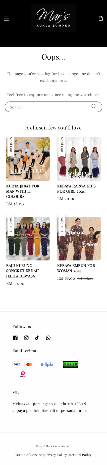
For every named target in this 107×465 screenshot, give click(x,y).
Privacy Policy (55, 455)
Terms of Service (28, 455)
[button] (6, 18)
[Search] (95, 39)
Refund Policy (80, 455)
